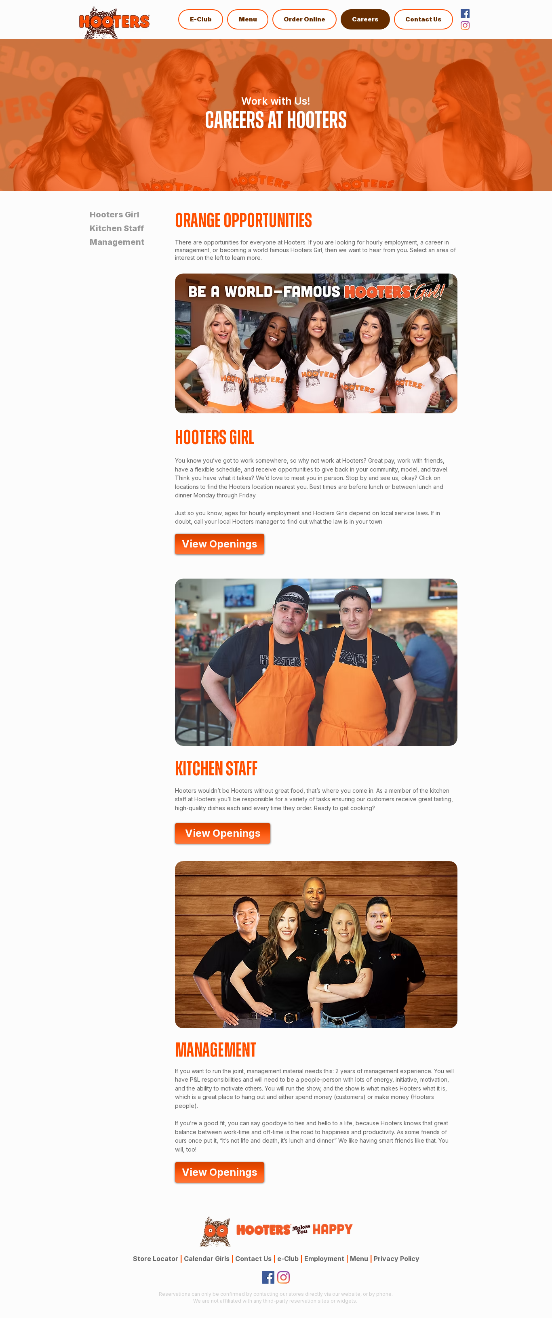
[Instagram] (465, 25)
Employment (326, 1259)
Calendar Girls (209, 1259)
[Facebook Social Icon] (465, 13)
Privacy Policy (396, 1259)
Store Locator (155, 1259)
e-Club (290, 1259)
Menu (359, 1259)
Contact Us (255, 1259)
